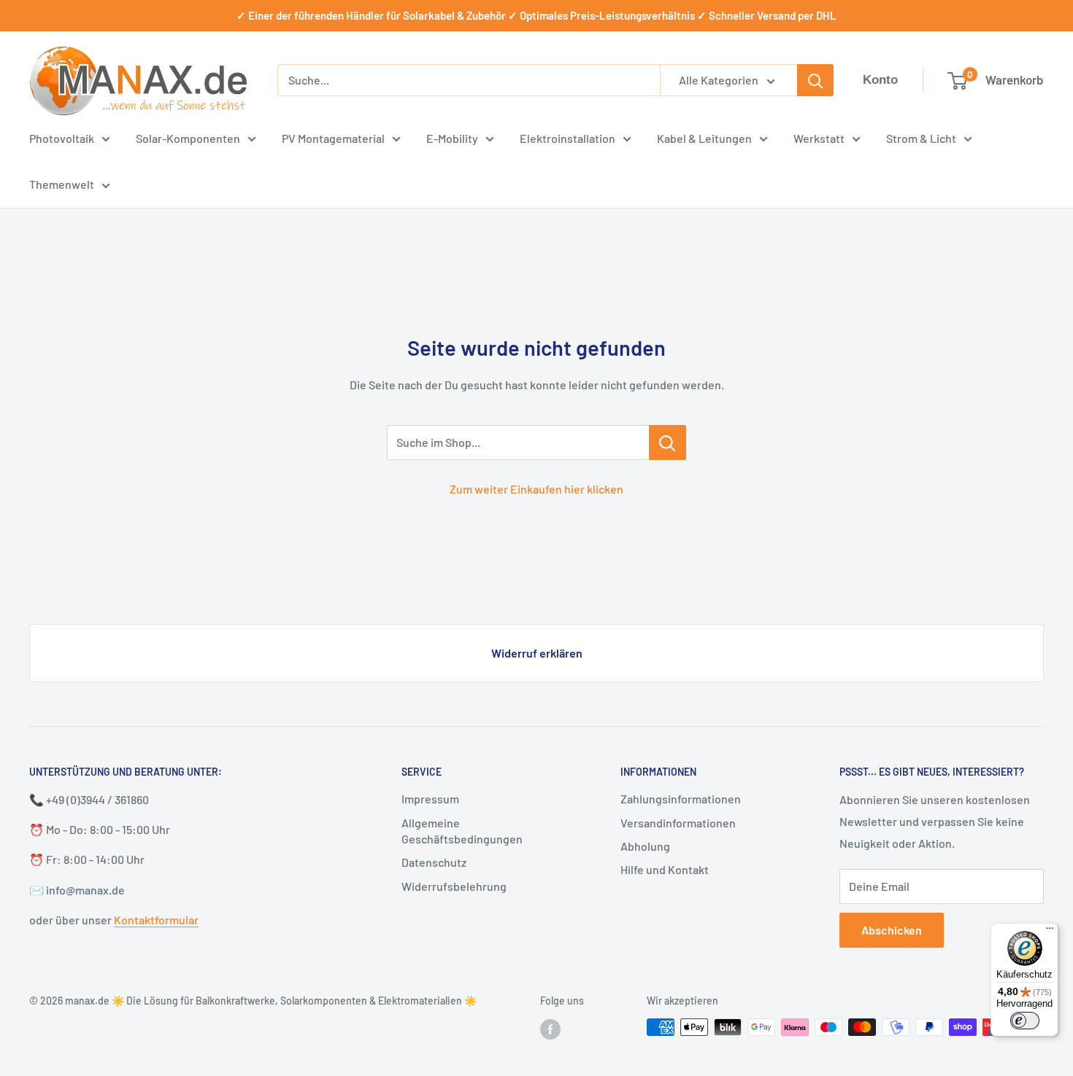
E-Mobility (452, 138)
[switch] (1024, 1020)
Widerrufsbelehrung (454, 886)
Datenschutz (433, 862)
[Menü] (1049, 931)
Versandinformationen (678, 823)
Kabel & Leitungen (704, 138)
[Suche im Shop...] (667, 442)
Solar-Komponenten (188, 138)
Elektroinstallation (567, 138)
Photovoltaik (61, 138)
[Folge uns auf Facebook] (550, 1028)
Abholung (645, 846)
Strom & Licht (921, 138)
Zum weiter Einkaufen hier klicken (536, 489)
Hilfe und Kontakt (664, 869)
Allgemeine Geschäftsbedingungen (462, 831)
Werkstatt (819, 138)
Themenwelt (61, 184)
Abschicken (891, 930)
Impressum (430, 799)
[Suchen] (815, 80)
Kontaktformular (156, 920)
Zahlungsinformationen (680, 799)
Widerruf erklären (536, 653)
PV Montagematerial (333, 138)
